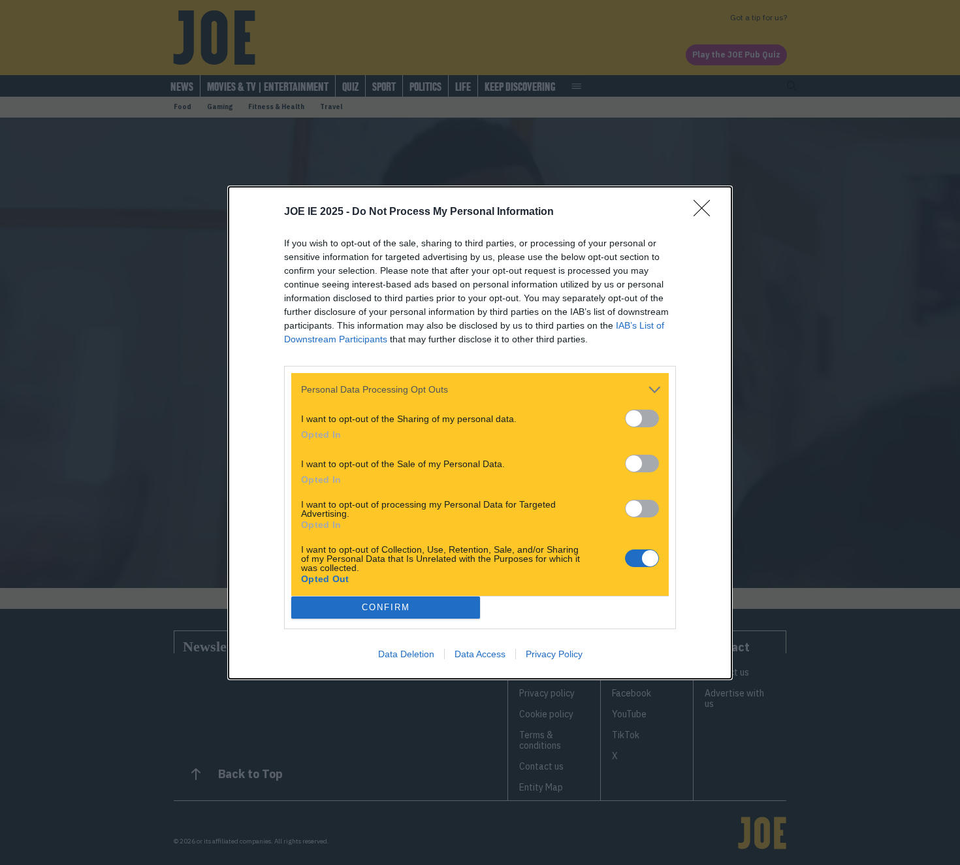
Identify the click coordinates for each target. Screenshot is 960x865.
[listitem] (480, 390)
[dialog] (480, 433)
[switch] (642, 418)
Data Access (480, 654)
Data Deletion (406, 654)
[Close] (706, 212)
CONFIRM (386, 607)
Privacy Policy (554, 654)
